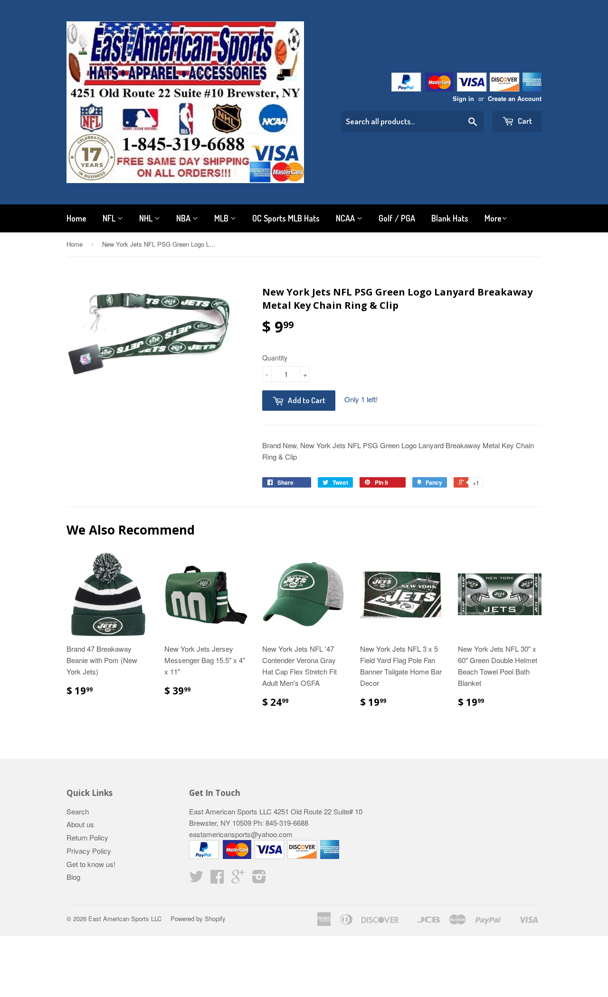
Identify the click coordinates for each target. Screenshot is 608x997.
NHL (146, 218)
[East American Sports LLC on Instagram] (259, 879)
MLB (222, 218)
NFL (110, 218)
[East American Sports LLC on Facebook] (217, 879)
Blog (73, 877)
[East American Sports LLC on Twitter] (196, 879)
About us (80, 824)
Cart (524, 121)
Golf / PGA (397, 218)
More (493, 218)
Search (77, 811)
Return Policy (87, 837)
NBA (184, 218)
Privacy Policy (88, 851)
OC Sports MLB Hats (286, 218)
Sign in (463, 98)
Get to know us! (90, 864)
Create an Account (515, 98)
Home (76, 218)
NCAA (346, 218)
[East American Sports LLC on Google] (238, 879)
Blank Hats (449, 218)
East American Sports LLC (125, 918)
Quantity (274, 357)
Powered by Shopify (198, 918)
